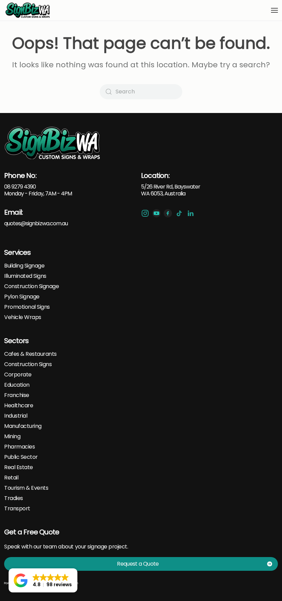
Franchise (16, 395)
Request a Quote (138, 564)
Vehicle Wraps (22, 317)
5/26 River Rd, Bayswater (170, 187)
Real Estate (18, 467)
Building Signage (24, 265)
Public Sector (21, 457)
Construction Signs (28, 364)
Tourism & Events (26, 488)
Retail (11, 477)
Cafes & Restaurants (30, 354)
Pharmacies (19, 446)
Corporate (18, 374)
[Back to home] (28, 10)
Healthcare (18, 405)
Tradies (13, 498)
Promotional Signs (27, 307)
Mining (12, 436)
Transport (17, 508)
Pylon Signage (22, 296)
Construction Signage (31, 286)
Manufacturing (23, 426)
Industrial (15, 415)
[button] (274, 10)
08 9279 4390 (20, 187)
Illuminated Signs (25, 276)
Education (17, 385)
